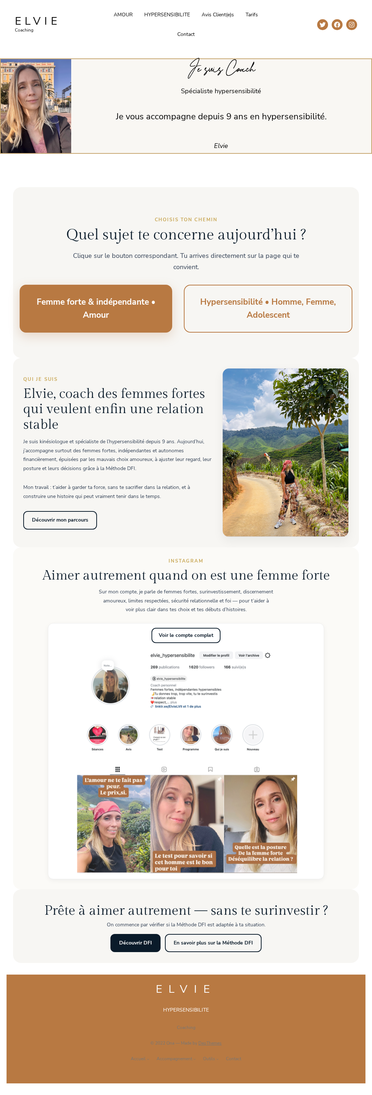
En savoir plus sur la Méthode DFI (213, 942)
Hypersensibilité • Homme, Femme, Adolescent (268, 308)
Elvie (38, 21)
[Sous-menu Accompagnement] (194, 1059)
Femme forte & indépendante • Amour (96, 308)
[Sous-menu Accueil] (148, 1059)
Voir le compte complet (186, 635)
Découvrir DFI (135, 942)
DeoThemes (210, 1043)
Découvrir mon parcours (60, 519)
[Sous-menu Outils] (217, 1059)
